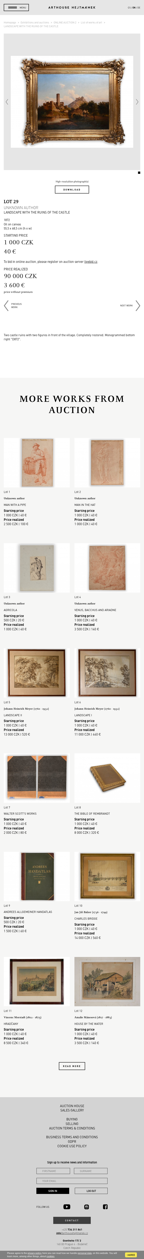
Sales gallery (72, 1110)
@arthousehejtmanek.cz (72, 1233)
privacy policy (34, 1253)
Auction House (72, 1106)
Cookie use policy (72, 1146)
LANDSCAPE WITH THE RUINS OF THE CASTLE (31, 26)
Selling (72, 1123)
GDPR (72, 1141)
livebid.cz (90, 261)
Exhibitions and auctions (35, 22)
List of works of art (92, 22)
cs (129, 7)
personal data (85, 1253)
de (138, 7)
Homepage (10, 22)
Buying (72, 1119)
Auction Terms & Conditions (72, 1128)
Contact (72, 1220)
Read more (72, 1066)
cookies (50, 1256)
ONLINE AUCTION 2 (65, 22)
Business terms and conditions (72, 1137)
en (134, 7)
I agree (131, 1254)
